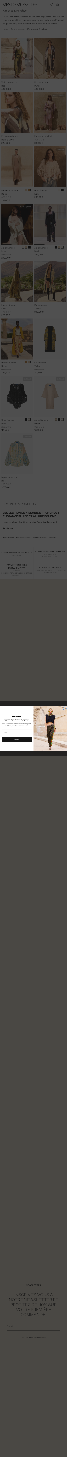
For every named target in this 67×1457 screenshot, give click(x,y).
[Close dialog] (64, 708)
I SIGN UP (17, 739)
